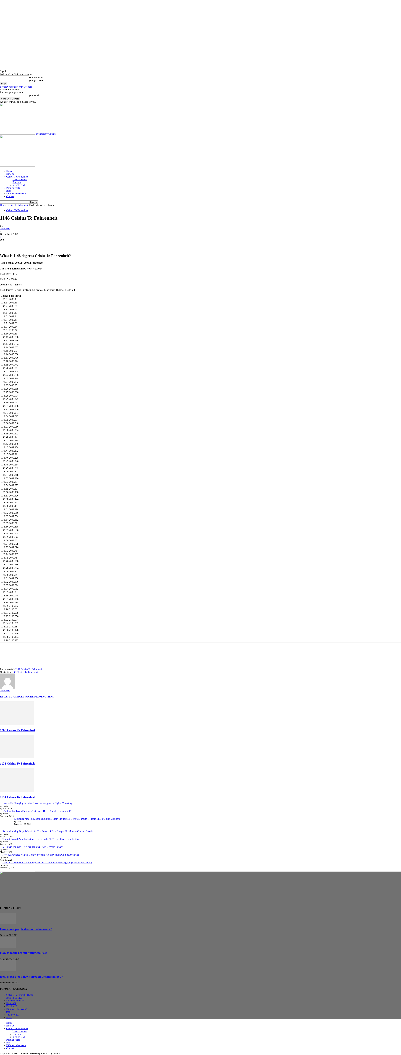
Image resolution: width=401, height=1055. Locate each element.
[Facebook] (5, 244)
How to (10, 173)
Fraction (17, 182)
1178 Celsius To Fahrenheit (17, 763)
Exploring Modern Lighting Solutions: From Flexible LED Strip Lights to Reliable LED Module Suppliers (67, 818)
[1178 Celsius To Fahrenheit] (17, 757)
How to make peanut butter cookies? (23, 952)
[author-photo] (7, 687)
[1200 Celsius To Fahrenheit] (17, 724)
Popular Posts (13, 188)
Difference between (16, 193)
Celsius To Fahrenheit (17, 176)
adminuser (5, 228)
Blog (8, 190)
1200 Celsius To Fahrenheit (17, 730)
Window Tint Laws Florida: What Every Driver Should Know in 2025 (37, 811)
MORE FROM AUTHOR (40, 696)
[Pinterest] (28, 244)
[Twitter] (16, 244)
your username (36, 77)
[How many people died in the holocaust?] (8, 923)
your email (34, 95)
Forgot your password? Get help (16, 86)
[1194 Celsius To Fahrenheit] (17, 791)
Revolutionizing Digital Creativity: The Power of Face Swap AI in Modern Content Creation (48, 831)
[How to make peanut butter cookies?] (8, 946)
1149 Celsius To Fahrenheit (25, 672)
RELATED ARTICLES (13, 696)
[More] (50, 244)
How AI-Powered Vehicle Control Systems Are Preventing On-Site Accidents (41, 854)
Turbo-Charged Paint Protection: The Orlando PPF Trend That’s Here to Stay (41, 839)
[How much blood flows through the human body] (8, 970)
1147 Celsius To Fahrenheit (28, 669)
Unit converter (20, 179)
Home (9, 171)
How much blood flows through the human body (31, 976)
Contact (10, 196)
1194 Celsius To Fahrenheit (17, 797)
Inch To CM (19, 185)
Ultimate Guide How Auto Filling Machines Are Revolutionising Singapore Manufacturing (47, 862)
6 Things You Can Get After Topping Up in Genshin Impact (32, 847)
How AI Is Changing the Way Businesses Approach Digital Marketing (37, 803)
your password (36, 80)
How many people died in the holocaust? (26, 929)
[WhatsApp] (39, 244)
